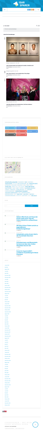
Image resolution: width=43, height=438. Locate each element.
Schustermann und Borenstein (10, 195)
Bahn (26, 182)
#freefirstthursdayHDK (11, 182)
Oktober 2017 (7, 334)
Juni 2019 (6, 297)
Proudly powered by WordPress (9, 428)
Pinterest (19, 134)
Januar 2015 (7, 401)
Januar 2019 (7, 303)
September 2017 (8, 336)
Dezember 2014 (7, 403)
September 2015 (8, 384)
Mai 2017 (6, 344)
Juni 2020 (6, 279)
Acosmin (23, 428)
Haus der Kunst (29, 186)
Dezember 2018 (7, 305)
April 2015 (6, 394)
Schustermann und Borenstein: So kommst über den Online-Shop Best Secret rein (26, 244)
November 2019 (7, 287)
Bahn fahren (30, 182)
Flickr (7, 134)
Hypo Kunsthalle (8, 188)
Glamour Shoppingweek (21, 186)
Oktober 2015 (7, 382)
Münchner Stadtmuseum (11, 192)
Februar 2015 (7, 398)
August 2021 (7, 269)
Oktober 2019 (7, 289)
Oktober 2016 (7, 358)
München (29, 189)
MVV (25, 189)
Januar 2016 (7, 376)
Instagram (30, 131)
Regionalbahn (25, 194)
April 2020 (6, 281)
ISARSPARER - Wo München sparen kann (18, 423)
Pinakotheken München (9, 194)
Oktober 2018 (7, 309)
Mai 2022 (6, 267)
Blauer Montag (15, 183)
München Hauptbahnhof (9, 191)
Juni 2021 (6, 271)
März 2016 (6, 372)
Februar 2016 (7, 374)
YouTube (18, 131)
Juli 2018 (6, 315)
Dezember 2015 (7, 378)
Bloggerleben (19, 232)
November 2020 (7, 277)
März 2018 (6, 323)
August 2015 (7, 386)
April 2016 (6, 370)
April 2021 (6, 273)
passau (20, 192)
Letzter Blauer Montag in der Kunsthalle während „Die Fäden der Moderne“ (19, 104)
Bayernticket (8, 183)
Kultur (17, 215)
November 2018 (7, 307)
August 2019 (7, 293)
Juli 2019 (6, 295)
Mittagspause (7, 189)
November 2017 (7, 332)
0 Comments (18, 221)
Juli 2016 (6, 364)
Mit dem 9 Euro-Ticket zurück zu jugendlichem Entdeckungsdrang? (27, 227)
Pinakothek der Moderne (26, 192)
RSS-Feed (7, 131)
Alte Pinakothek (21, 181)
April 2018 (6, 321)
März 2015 (6, 396)
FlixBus (28, 185)
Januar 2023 (7, 265)
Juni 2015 (6, 390)
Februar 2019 (7, 301)
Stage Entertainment (18, 195)
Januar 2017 (7, 352)
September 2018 (8, 311)
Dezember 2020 (7, 275)
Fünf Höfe (13, 186)
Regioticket (31, 194)
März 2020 (6, 283)
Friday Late (8, 186)
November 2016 (7, 356)
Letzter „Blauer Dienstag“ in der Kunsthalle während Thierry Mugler (18, 73)
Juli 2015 (6, 388)
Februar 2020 (7, 285)
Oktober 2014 (7, 405)
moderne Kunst (12, 189)
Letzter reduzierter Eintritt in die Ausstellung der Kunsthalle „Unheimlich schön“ (20, 65)
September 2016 (8, 360)
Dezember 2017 (7, 330)
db (27, 183)
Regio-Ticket (19, 194)
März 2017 (6, 348)
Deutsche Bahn (33, 183)
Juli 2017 (6, 340)
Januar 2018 (7, 328)
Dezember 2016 (7, 354)
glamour (17, 186)
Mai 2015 (6, 392)
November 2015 (7, 380)
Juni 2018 (6, 317)
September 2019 (8, 291)
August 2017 (7, 338)
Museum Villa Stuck (20, 189)
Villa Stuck (34, 195)
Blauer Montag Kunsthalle (22, 183)
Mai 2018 (6, 319)
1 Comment (18, 247)
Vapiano (29, 195)
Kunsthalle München (30, 188)
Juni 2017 (6, 342)
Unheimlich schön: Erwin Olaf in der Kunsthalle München (27, 235)
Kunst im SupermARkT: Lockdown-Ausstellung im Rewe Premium (27, 252)
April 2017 (6, 346)
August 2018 (7, 313)
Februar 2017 (7, 350)
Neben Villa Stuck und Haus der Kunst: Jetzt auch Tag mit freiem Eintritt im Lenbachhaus (27, 218)
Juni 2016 (6, 366)
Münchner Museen (21, 191)
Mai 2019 (6, 299)
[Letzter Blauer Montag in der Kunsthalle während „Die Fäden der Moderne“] (23, 90)
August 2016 (7, 362)
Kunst (17, 188)
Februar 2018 (7, 326)
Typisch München (24, 195)
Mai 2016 (6, 368)
